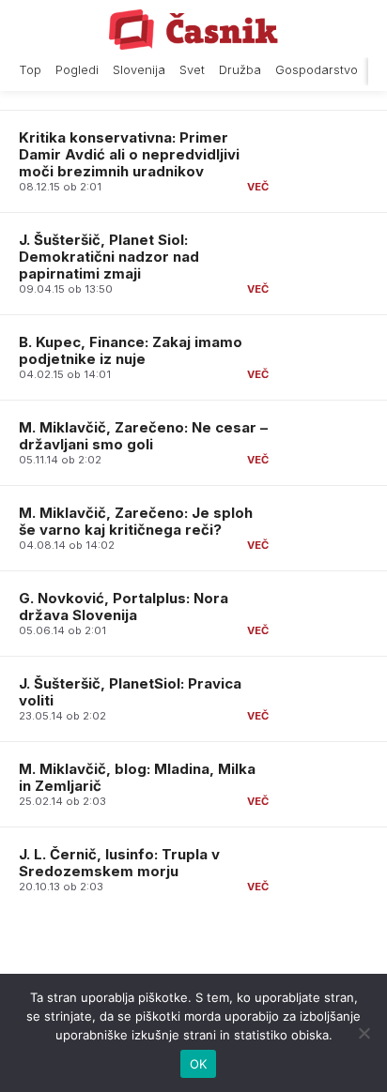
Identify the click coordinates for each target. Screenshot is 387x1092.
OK (199, 1063)
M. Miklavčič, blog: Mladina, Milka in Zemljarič (137, 777)
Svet (192, 70)
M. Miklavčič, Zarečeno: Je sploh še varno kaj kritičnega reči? (136, 521)
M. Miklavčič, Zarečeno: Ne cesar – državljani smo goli (143, 435)
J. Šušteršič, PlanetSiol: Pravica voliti (130, 692)
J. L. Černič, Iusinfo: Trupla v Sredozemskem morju (119, 862)
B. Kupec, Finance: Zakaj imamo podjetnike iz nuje (130, 350)
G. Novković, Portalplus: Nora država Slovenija (123, 606)
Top (30, 70)
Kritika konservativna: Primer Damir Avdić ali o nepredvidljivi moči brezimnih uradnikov (129, 154)
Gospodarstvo (316, 70)
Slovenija (139, 70)
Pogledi (77, 70)
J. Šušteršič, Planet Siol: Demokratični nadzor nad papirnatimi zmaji (109, 256)
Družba (240, 70)
